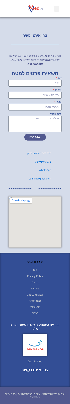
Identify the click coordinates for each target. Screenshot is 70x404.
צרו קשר (35, 288)
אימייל (58, 89)
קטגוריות (35, 307)
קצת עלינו (35, 282)
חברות (35, 313)
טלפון (58, 101)
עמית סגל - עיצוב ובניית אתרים (36, 394)
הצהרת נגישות (35, 294)
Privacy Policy (35, 276)
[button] (56, 9)
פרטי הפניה (56, 113)
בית (35, 270)
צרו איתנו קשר (35, 369)
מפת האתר (35, 300)
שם (59, 77)
